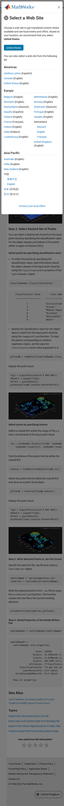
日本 (6, 189)
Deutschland (11, 106)
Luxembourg (11, 136)
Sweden (38, 116)
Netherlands (40, 96)
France (8, 121)
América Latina (12, 73)
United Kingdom (43, 141)
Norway (38, 101)
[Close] (58, 7)
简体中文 (12, 179)
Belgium (8, 96)
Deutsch (41, 126)
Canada (8, 78)
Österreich (39, 106)
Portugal (39, 111)
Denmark (9, 101)
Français (42, 136)
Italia (6, 131)
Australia (9, 159)
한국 (6, 194)
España (8, 111)
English (41, 131)
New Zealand (11, 169)
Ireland (8, 126)
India (6, 164)
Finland (8, 116)
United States (11, 83)
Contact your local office (32, 206)
